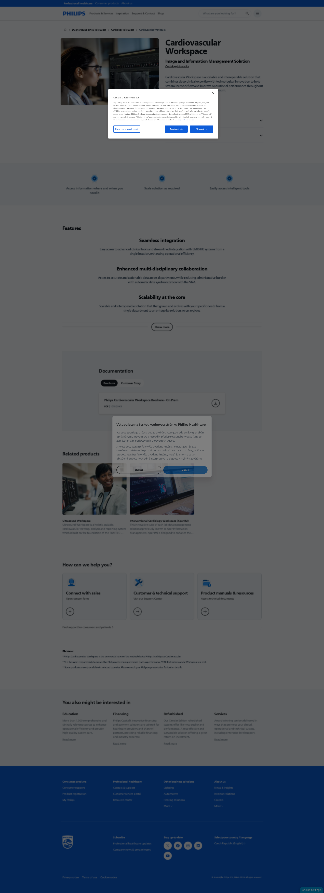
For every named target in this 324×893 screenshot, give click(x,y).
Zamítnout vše (176, 129)
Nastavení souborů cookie (127, 129)
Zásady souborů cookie (184, 120)
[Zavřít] (213, 93)
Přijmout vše (201, 129)
